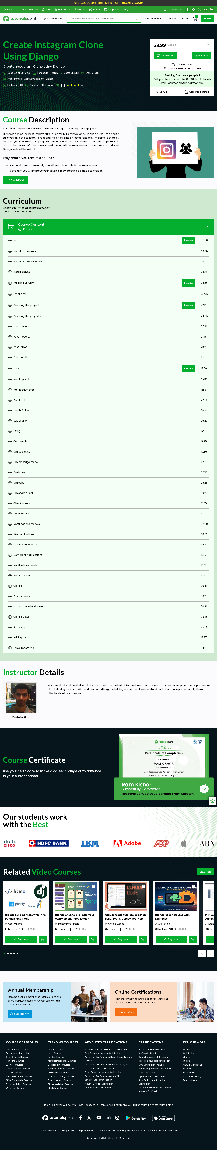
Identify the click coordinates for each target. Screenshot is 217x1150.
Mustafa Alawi (71, 72)
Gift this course (199, 92)
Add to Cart (167, 55)
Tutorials (187, 1060)
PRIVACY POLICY (123, 1105)
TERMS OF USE (107, 1105)
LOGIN (207, 18)
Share (164, 92)
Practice (81, 9)
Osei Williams (15, 923)
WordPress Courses (15, 1088)
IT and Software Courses (18, 1068)
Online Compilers (29, 9)
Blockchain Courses (58, 1088)
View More (205, 871)
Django (50, 78)
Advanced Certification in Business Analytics (107, 1064)
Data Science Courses (59, 1072)
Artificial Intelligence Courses (62, 1060)
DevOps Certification (148, 1053)
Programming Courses (17, 1049)
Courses (171, 18)
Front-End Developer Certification (154, 1060)
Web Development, (34, 78)
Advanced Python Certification (100, 1068)
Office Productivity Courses (19, 1080)
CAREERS (72, 1105)
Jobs (48, 9)
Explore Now (127, 1011)
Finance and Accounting (18, 1053)
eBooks (184, 18)
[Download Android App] (136, 1118)
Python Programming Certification (155, 1068)
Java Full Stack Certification (98, 1080)
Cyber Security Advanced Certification (103, 1072)
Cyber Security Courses (17, 1057)
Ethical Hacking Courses (60, 1080)
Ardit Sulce (164, 923)
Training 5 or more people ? (182, 75)
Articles (96, 9)
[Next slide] (210, 953)
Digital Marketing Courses (18, 1084)
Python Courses (55, 1049)
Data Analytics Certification (98, 1087)
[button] (4, 953)
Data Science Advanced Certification (103, 1053)
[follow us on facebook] (80, 1117)
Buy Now (203, 55)
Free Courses (189, 1072)
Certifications (153, 18)
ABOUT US (48, 1105)
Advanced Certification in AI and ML (102, 1076)
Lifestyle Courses (14, 1072)
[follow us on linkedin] (109, 1117)
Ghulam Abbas (116, 923)
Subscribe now (21, 1013)
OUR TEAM (60, 1105)
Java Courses (55, 1053)
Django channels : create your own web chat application (74, 917)
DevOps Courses (56, 1057)
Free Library (64, 9)
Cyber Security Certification (152, 1076)
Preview (188, 240)
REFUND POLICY (140, 1105)
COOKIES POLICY (157, 1105)
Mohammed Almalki (68, 923)
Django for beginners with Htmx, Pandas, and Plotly (26, 917)
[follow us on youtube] (99, 1117)
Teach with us (174, 9)
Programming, (15, 78)
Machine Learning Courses (61, 1068)
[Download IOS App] (163, 1118)
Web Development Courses (19, 1076)
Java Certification (147, 1072)
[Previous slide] (202, 953)
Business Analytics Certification (154, 1049)
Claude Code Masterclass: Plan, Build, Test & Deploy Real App (125, 917)
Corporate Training (118, 9)
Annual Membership (193, 1064)
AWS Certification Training (151, 1064)
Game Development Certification (154, 1057)
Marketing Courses (15, 1060)
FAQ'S (170, 1105)
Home (10, 9)
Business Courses (14, 1064)
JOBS (80, 1105)
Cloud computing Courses (61, 1076)
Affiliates (187, 1068)
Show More (15, 180)
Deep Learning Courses (59, 1064)
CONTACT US (91, 1105)
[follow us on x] (89, 1117)
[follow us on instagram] (117, 1117)
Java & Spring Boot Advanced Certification (106, 1049)
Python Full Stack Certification (99, 1084)
